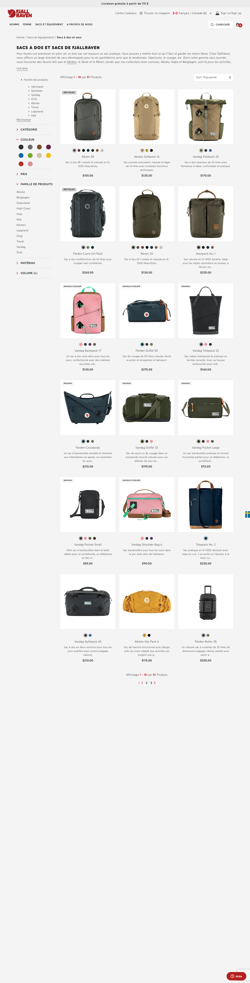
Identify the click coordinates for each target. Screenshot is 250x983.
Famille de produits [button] (37, 184)
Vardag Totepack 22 (206, 350)
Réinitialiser (24, 119)
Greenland (23, 203)
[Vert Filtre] (30, 155)
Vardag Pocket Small (88, 544)
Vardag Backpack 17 (88, 350)
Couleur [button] (27, 139)
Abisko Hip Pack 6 (147, 641)
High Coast (24, 208)
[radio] (74, 150)
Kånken (72, 62)
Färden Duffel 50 (147, 350)
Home (21, 37)
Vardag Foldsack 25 (206, 156)
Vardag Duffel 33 (147, 447)
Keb (19, 219)
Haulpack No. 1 (206, 253)
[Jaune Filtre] (48, 155)
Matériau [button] (28, 263)
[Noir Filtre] (21, 147)
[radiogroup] (88, 150)
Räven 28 (88, 156)
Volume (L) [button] (29, 273)
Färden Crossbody (88, 447)
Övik (20, 252)
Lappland (23, 230)
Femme (27, 24)
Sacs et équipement (49, 24)
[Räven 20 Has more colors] (161, 247)
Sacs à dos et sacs (69, 37)
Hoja (19, 214)
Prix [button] (24, 174)
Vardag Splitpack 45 (87, 641)
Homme (14, 24)
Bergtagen (23, 197)
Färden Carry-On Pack (88, 253)
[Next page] (155, 683)
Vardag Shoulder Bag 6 (147, 544)
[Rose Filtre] (30, 164)
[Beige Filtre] (39, 155)
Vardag (21, 247)
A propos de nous (79, 24)
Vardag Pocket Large (206, 447)
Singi (20, 236)
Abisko (21, 192)
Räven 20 (147, 253)
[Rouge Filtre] (21, 164)
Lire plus (22, 68)
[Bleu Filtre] (21, 155)
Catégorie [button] (29, 129)
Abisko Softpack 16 (146, 156)
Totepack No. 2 (206, 544)
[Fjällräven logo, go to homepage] (19, 13)
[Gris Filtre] (30, 147)
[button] (238, 25)
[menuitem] (14, 24)
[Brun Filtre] (39, 147)
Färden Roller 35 (206, 641)
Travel (20, 241)
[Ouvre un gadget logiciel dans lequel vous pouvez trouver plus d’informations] (236, 976)
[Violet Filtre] (48, 147)
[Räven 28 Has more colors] (102, 150)
